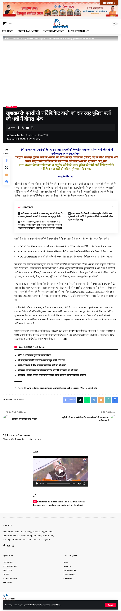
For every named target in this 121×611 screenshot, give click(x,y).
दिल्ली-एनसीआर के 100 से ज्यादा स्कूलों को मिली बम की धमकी (42, 365)
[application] (60, 471)
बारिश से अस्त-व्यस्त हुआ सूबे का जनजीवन (34, 355)
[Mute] (79, 483)
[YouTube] (8, 546)
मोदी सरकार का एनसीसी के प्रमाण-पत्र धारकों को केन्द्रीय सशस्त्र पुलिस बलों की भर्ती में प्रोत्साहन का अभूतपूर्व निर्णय (40, 215)
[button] (110, 605)
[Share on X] (23, 127)
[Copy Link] (108, 400)
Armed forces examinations (39, 388)
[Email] (27, 127)
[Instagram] (13, 546)
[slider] (58, 483)
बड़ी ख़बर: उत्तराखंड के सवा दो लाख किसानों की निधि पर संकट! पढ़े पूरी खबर (48, 370)
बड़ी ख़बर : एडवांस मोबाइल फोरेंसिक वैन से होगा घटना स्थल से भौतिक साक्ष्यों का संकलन (52, 375)
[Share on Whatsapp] (87, 400)
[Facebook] (4, 546)
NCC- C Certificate (88, 388)
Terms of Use (54, 605)
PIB (65, 339)
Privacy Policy (39, 605)
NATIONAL (11, 107)
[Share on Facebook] (18, 127)
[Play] (37, 483)
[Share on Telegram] (94, 400)
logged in (19, 439)
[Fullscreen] (83, 483)
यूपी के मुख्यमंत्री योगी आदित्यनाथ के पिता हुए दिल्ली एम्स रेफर (41, 360)
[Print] (32, 127)
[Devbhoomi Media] (60, 23)
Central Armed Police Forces (66, 388)
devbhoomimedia (15, 135)
